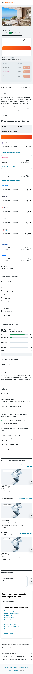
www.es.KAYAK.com (8, 667)
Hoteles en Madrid (9, 617)
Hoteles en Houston (9, 628)
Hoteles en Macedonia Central (20, 669)
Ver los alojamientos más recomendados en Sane (25, 532)
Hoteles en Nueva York (10, 624)
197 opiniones (22, 33)
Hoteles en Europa (23, 667)
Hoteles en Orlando (9, 631)
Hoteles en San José (9, 622)
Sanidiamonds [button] (5, 520)
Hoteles (16, 667)
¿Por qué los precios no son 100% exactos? (14, 659)
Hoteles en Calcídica (13, 670)
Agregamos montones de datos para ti (13, 656)
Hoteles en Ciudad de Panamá (11, 626)
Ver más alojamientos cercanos (26, 465)
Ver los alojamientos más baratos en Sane (25, 499)
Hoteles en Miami (8, 615)
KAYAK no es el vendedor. (9, 653)
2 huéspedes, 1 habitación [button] (10, 44)
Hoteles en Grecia (8, 669)
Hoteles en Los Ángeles (10, 611)
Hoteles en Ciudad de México (11, 613)
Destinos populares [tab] (8, 601)
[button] (2, 2)
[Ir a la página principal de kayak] (10, 2)
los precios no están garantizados (9, 649)
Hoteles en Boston (9, 633)
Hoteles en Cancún (9, 620)
